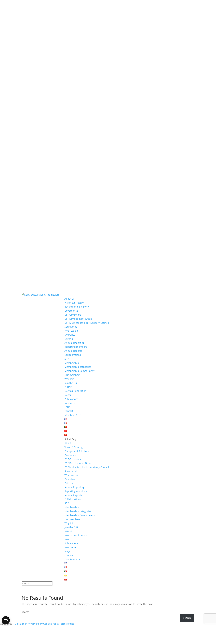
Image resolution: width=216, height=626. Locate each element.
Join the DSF (71, 383)
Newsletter (70, 403)
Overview (69, 334)
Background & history (76, 306)
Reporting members (75, 346)
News (67, 395)
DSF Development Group (78, 318)
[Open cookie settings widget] (6, 620)
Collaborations (72, 354)
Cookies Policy (51, 623)
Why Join (69, 379)
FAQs (67, 407)
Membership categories (77, 366)
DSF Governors (72, 314)
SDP (66, 358)
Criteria (68, 338)
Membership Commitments (80, 370)
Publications (71, 399)
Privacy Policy (35, 623)
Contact (68, 411)
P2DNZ (68, 386)
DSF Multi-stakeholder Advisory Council (86, 322)
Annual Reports (73, 350)
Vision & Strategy (74, 302)
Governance (71, 310)
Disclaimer (21, 623)
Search (25, 612)
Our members (72, 374)
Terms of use (67, 623)
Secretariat (70, 326)
